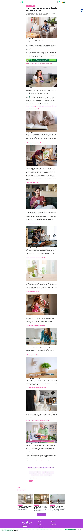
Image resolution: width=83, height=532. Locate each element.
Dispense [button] (73, 529)
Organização (22, 490)
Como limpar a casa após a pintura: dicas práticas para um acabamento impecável (40, 507)
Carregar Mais (41, 514)
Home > (28, 5)
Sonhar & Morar (22, 1)
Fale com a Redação (53, 524)
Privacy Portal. (16, 530)
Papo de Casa (31, 5)
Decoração (39, 524)
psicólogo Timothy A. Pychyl (32, 96)
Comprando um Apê (41, 527)
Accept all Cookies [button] (68, 529)
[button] (78, 529)
